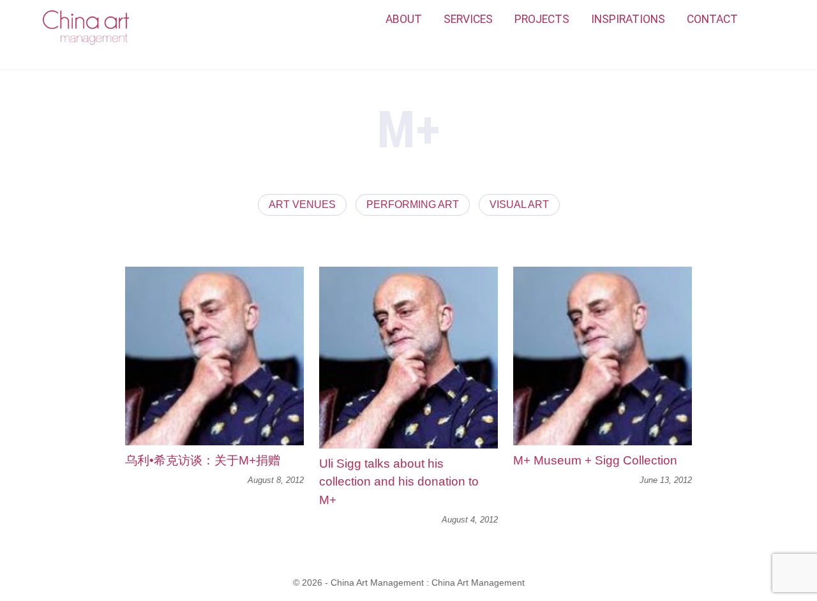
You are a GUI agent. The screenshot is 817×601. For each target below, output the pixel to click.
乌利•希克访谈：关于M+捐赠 (202, 460)
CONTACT (712, 19)
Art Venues (302, 204)
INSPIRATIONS (628, 19)
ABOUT (404, 19)
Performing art (412, 204)
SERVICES (468, 19)
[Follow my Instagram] (763, 19)
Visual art (519, 204)
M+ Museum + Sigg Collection (595, 460)
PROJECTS (541, 19)
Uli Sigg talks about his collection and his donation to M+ (399, 482)
